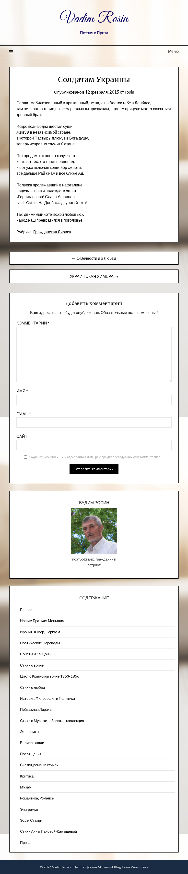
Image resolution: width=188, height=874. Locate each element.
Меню (173, 51)
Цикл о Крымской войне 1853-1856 (49, 676)
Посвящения (30, 754)
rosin (129, 92)
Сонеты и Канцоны (35, 654)
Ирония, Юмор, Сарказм (40, 632)
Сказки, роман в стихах (39, 765)
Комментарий (32, 323)
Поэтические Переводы (40, 643)
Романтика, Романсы (37, 798)
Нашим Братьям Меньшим (42, 620)
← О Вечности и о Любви (94, 258)
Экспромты (29, 731)
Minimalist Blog (109, 867)
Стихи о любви (32, 687)
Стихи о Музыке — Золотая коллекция (52, 720)
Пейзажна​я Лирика (35, 709)
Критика (27, 776)
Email (23, 413)
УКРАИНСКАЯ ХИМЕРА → (94, 276)
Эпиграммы (29, 809)
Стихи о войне (32, 665)
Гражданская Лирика (52, 231)
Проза (25, 842)
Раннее (26, 609)
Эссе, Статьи (31, 820)
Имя (22, 390)
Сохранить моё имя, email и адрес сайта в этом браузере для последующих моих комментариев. (95, 457)
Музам (25, 787)
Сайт (21, 436)
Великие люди (32, 742)
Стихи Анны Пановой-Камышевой (48, 831)
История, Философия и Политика (47, 698)
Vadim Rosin (94, 19)
